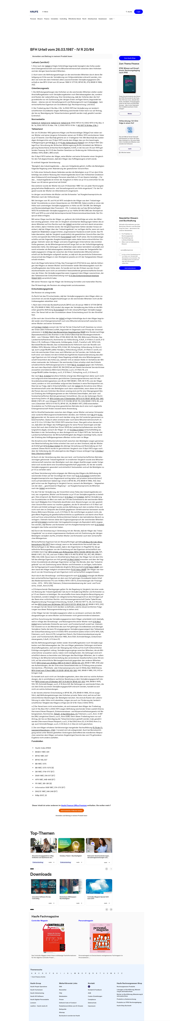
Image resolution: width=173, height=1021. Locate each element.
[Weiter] (111, 868)
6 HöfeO (47, 376)
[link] (33, 19)
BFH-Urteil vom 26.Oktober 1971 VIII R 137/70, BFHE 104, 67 (63, 604)
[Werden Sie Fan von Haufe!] (89, 986)
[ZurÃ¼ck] (106, 868)
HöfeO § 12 (45, 123)
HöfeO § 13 (55, 123)
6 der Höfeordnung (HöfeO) (72, 142)
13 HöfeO (81, 365)
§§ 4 (53, 142)
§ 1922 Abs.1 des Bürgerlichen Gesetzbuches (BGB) (64, 332)
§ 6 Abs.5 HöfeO (77, 430)
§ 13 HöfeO (66, 237)
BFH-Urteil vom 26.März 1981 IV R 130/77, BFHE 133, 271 (60, 663)
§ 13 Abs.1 (69, 497)
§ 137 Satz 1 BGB (91, 567)
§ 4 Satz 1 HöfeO (41, 327)
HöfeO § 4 (36, 123)
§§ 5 (41, 376)
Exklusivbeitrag (38, 862)
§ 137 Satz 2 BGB (79, 569)
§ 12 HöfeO (99, 524)
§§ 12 (74, 365)
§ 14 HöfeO (92, 102)
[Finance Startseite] (34, 11)
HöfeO (48, 66)
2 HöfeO (80, 497)
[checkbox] (120, 255)
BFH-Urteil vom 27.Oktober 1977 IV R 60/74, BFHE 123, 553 (60, 681)
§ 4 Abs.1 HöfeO (73, 559)
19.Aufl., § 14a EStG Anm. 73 (65, 714)
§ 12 (77, 475)
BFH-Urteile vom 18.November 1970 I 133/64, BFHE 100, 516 (73, 552)
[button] (138, 12)
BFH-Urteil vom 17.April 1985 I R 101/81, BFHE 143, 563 (54, 670)
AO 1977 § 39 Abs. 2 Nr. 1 (88, 125)
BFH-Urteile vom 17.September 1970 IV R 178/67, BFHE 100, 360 (76, 398)
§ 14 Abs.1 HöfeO (53, 446)
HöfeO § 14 (65, 123)
